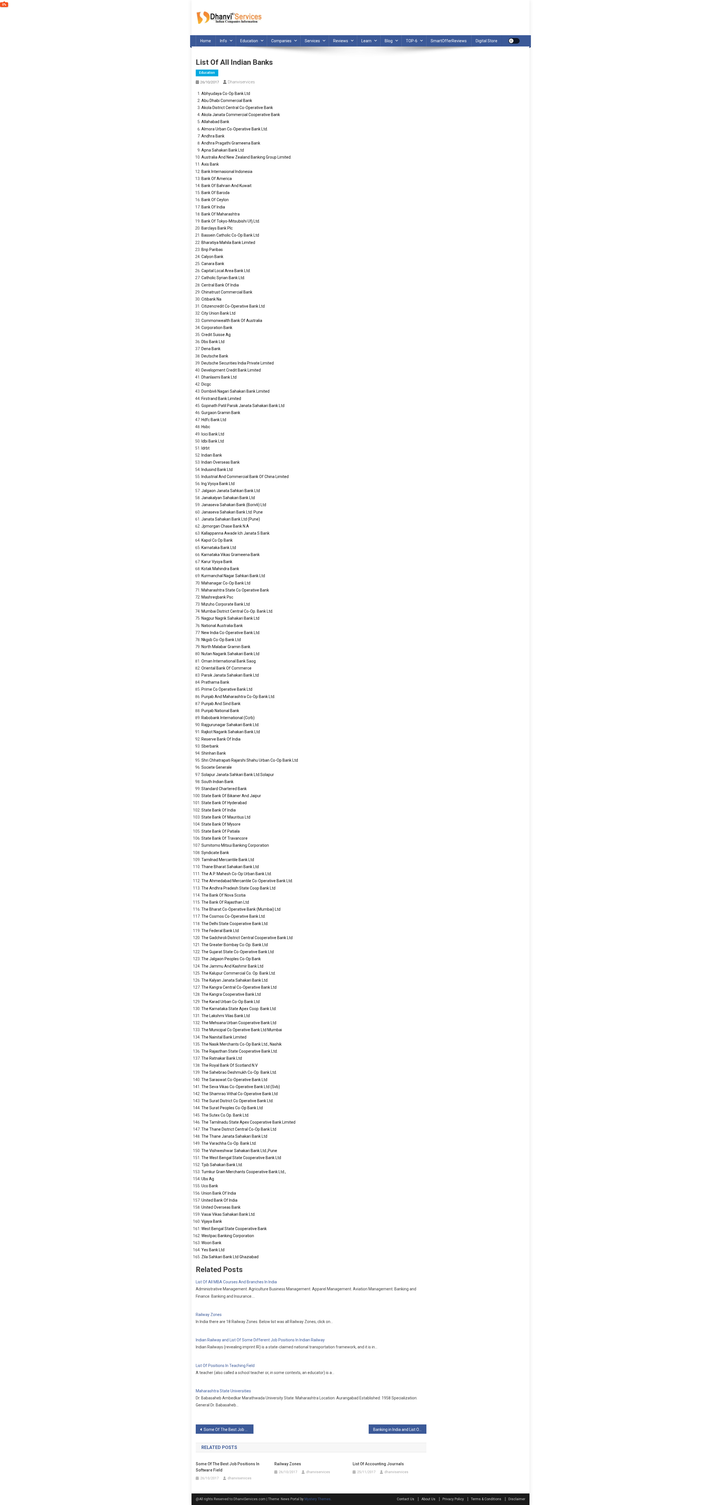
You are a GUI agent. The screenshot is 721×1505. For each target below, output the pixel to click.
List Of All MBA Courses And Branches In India (236, 1282)
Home (205, 41)
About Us (428, 1499)
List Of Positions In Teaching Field (225, 1365)
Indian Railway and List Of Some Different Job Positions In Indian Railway (260, 1340)
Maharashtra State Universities (223, 1391)
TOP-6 (411, 41)
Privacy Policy (453, 1499)
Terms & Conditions (486, 1499)
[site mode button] (514, 41)
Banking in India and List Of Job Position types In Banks (399, 1429)
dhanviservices (241, 82)
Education (249, 41)
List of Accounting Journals (378, 1464)
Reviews (340, 41)
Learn (366, 41)
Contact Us (405, 1499)
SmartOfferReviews (449, 41)
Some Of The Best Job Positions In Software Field (228, 1429)
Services (312, 41)
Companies (281, 41)
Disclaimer (516, 1499)
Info (223, 41)
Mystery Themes (317, 1499)
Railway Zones (209, 1314)
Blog (389, 41)
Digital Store (486, 41)
